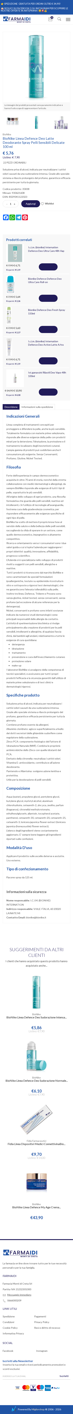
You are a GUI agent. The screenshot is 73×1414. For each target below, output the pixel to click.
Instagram (41, 1350)
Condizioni (8, 1322)
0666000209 (14, 1300)
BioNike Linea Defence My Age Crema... (36, 1207)
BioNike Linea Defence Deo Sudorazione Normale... (36, 1080)
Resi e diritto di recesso (47, 1327)
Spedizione (9, 1316)
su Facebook (21, 8)
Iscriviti (64, 1375)
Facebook (8, 1350)
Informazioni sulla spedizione (37, 406)
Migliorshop (38, 1409)
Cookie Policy (10, 1327)
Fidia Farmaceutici (36, 1140)
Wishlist (49, 203)
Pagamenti (40, 1316)
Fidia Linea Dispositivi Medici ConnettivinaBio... (36, 1144)
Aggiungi (31, 203)
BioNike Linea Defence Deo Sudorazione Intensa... (36, 1017)
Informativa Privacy (13, 1333)
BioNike (7, 134)
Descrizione (11, 406)
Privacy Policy (41, 1322)
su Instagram (40, 8)
